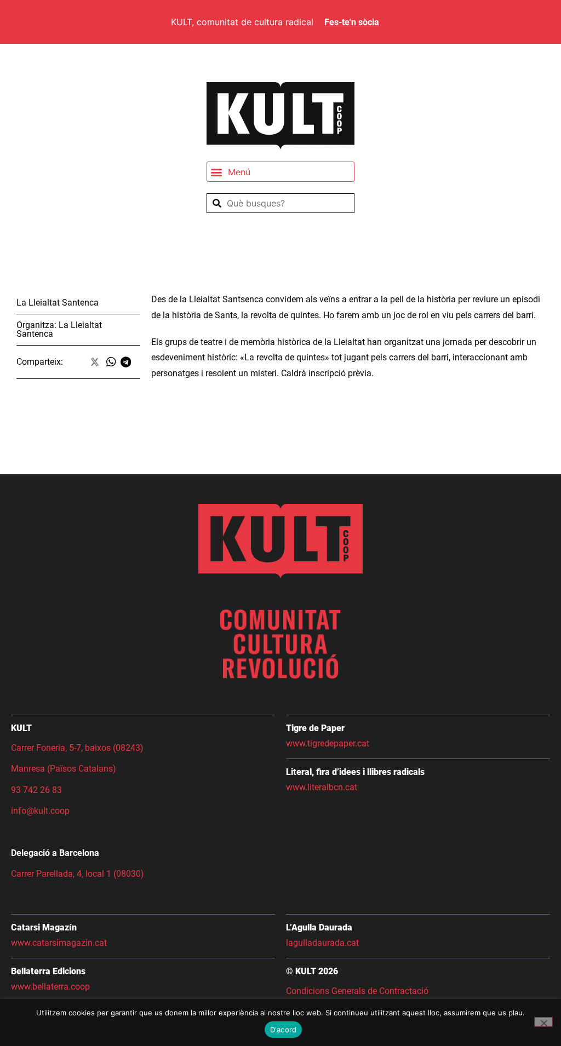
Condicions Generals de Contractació (358, 991)
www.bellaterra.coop (50, 986)
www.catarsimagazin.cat (59, 943)
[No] (543, 1022)
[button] (280, 172)
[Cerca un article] (280, 203)
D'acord (283, 1029)
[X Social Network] (95, 362)
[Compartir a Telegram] (128, 362)
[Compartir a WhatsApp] (113, 362)
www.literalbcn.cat (321, 787)
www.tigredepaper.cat (327, 743)
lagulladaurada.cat (322, 943)
